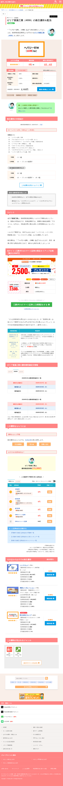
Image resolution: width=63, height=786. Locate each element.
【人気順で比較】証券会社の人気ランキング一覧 (24, 537)
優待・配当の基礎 (37, 727)
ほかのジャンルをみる (30, 663)
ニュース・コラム (37, 745)
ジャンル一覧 (10, 95)
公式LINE (9, 721)
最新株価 (49, 575)
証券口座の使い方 (7, 749)
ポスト (54, 16)
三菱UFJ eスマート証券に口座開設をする (30, 304)
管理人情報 (53, 768)
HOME (4, 727)
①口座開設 (18, 444)
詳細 (49, 492)
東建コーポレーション (27, 588)
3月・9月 (48, 64)
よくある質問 (25, 768)
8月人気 (19, 682)
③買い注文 (44, 444)
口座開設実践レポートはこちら (31, 309)
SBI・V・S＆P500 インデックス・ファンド (13, 354)
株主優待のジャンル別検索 (16, 10)
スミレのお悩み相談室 (9, 741)
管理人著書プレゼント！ (49, 70)
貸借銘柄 (16, 17)
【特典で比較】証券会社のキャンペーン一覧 (23, 540)
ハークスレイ (24, 565)
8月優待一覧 (13, 682)
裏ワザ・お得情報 (37, 731)
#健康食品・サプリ (21, 95)
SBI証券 (17, 489)
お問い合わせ (4, 768)
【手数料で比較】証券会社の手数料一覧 (22, 533)
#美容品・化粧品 (32, 95)
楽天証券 (17, 508)
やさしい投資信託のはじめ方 (10, 763)
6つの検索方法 (37, 734)
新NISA (8, 738)
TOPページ (4, 10)
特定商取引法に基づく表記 (40, 768)
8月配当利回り (33, 682)
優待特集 (10, 734)
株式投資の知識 (37, 741)
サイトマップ (15, 768)
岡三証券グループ (26, 615)
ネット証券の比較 (7, 731)
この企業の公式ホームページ (30, 185)
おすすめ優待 (49, 682)
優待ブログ (36, 749)
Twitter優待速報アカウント (11, 712)
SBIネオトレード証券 (21, 521)
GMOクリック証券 (20, 514)
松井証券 (28, 440)
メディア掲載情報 (7, 745)
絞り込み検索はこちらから (31, 687)
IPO (38, 738)
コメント (11, 212)
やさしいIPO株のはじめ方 (40, 759)
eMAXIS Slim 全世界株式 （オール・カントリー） (13, 344)
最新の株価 (45, 89)
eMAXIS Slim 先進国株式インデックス (13, 336)
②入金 (32, 444)
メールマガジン (10, 716)
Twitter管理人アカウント (10, 707)
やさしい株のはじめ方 (9, 759)
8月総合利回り (41, 682)
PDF (41, 124)
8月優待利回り (26, 682)
